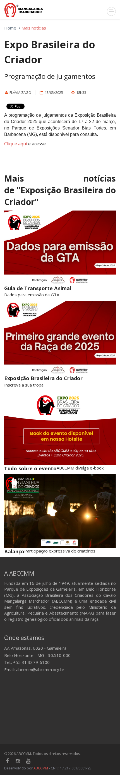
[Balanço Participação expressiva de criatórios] (60, 511)
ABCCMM (40, 768)
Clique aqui (15, 144)
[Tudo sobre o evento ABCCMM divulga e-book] (60, 428)
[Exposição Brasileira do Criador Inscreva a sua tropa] (60, 338)
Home (10, 28)
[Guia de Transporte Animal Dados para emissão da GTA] (60, 248)
